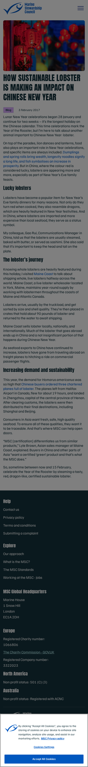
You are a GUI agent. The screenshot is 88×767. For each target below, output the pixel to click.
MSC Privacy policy (52, 738)
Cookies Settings (44, 747)
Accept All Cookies (43, 759)
